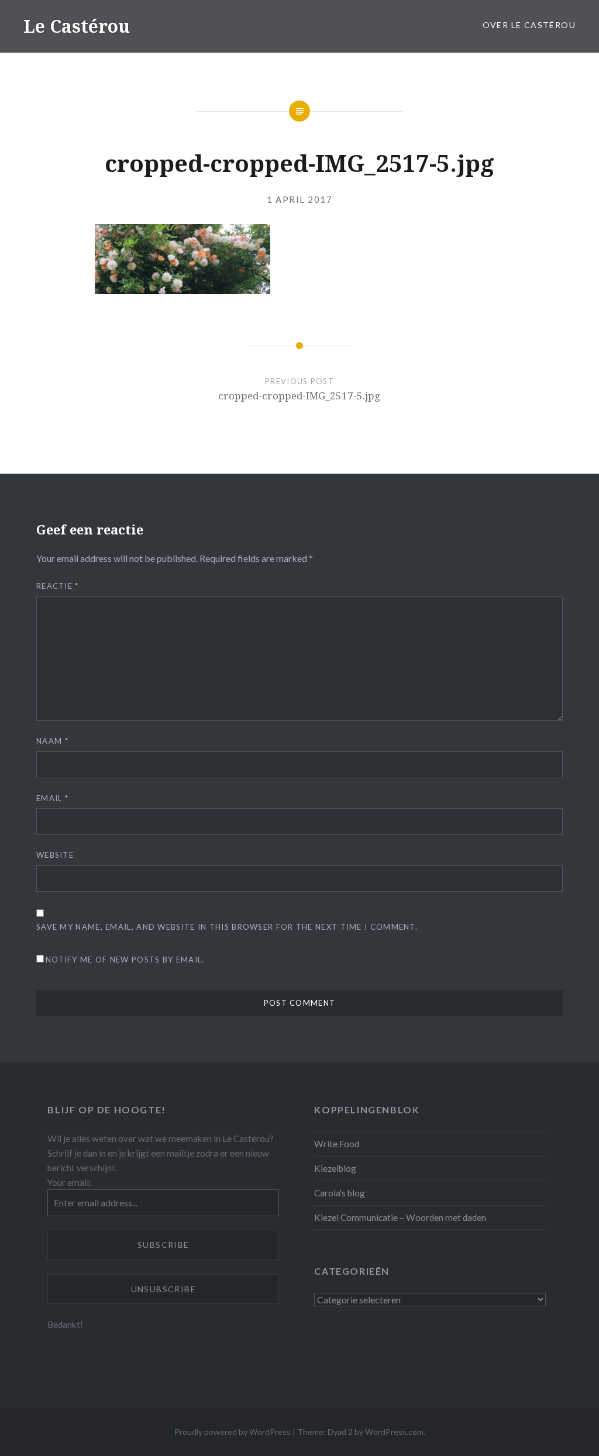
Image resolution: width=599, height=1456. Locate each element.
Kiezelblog (335, 1168)
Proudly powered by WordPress (232, 1432)
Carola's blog (339, 1193)
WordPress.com (394, 1432)
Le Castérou (76, 26)
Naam (52, 741)
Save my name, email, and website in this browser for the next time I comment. (227, 926)
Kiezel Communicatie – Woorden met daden (400, 1217)
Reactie (57, 586)
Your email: (69, 1182)
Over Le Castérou (529, 25)
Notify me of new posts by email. (125, 959)
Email (52, 798)
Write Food (336, 1143)
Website (55, 855)
